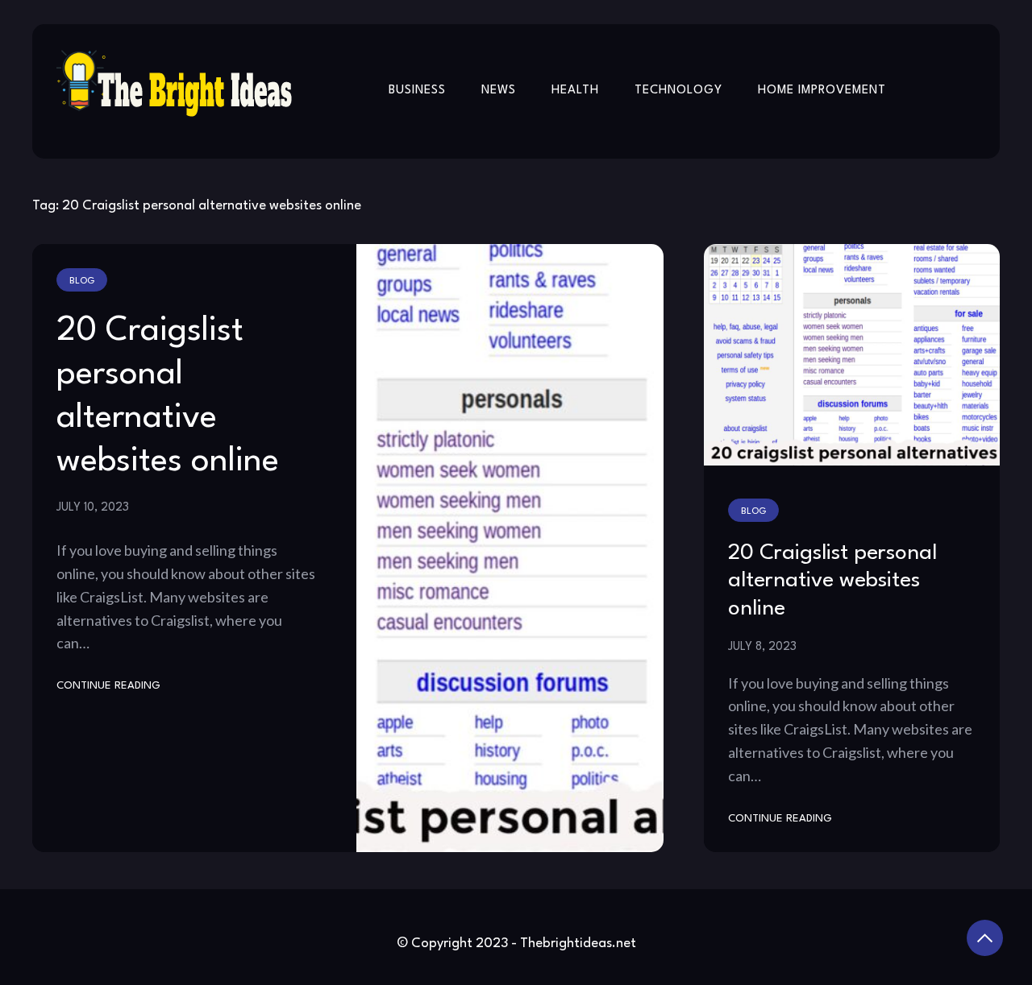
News (498, 91)
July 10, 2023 (92, 507)
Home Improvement (822, 91)
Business (417, 91)
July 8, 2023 (762, 646)
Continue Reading (108, 686)
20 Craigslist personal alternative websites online (832, 581)
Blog (81, 281)
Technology (678, 91)
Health (575, 91)
